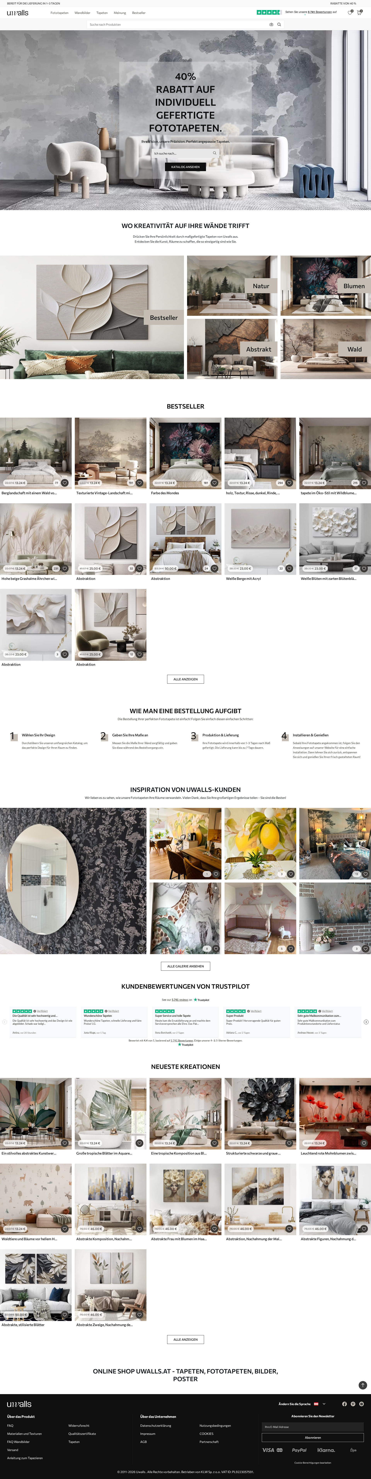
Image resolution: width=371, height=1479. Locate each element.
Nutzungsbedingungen (215, 1425)
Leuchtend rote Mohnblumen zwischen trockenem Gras (329, 1153)
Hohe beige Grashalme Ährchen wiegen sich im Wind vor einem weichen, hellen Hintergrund (30, 578)
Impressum (147, 1433)
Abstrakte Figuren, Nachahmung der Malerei (329, 1239)
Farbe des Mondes (165, 493)
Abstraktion (85, 578)
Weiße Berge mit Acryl (243, 578)
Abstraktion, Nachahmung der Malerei (254, 1239)
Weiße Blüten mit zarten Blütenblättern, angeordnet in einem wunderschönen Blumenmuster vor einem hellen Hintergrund (329, 578)
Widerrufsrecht (78, 1425)
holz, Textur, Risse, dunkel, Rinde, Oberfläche (254, 493)
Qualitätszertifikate (82, 1433)
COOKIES (206, 1433)
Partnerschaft (209, 1442)
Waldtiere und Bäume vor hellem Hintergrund (30, 1239)
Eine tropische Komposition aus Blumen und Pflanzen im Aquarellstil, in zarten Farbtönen (179, 1153)
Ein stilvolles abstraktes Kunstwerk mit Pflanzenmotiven (30, 1153)
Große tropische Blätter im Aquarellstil (104, 1153)
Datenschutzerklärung (155, 1425)
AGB (143, 1442)
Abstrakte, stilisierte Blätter (23, 1325)
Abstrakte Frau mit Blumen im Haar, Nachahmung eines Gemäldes (179, 1239)
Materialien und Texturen (24, 1433)
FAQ (10, 1425)
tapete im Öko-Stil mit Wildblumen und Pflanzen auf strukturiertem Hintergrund (329, 493)
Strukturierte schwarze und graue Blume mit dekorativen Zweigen (254, 1153)
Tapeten (74, 1442)
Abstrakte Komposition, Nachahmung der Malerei (104, 1239)
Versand (12, 1450)
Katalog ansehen (185, 167)
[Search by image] (271, 24)
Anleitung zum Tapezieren (25, 1458)
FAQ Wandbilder (18, 1442)
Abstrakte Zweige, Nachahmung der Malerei (104, 1325)
